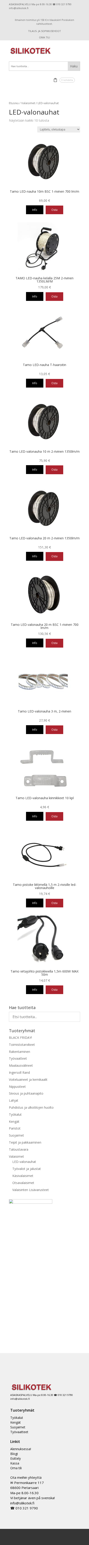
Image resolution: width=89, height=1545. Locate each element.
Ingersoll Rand (19, 1072)
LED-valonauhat (24, 1161)
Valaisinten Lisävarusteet (30, 1190)
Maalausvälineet (21, 1065)
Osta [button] (54, 210)
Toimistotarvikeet (22, 1044)
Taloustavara (18, 1149)
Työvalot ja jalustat (26, 1169)
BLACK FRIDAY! (20, 1037)
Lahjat (13, 1100)
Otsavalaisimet (23, 1183)
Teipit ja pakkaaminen (25, 1142)
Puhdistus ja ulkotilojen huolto (31, 1107)
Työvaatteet (18, 1058)
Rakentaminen (19, 1051)
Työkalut (15, 1114)
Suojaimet (16, 1135)
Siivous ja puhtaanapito (26, 1093)
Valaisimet (28, 103)
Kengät (14, 1121)
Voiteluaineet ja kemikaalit (28, 1079)
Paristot (15, 1128)
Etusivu (14, 103)
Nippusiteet (17, 1086)
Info (34, 210)
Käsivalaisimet (22, 1176)
